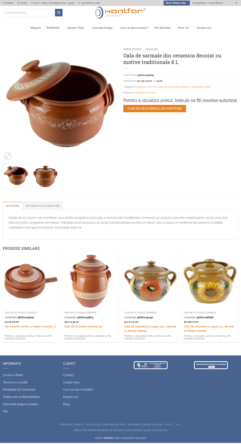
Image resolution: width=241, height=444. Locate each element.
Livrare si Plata (13, 375)
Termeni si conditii (15, 382)
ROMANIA (53, 28)
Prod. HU (183, 28)
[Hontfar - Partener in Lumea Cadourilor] (120, 12)
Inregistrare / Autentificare (208, 3)
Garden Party (75, 28)
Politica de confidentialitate (21, 397)
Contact (68, 375)
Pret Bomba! (162, 28)
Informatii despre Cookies (20, 404)
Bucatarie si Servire (146, 86)
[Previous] (9, 103)
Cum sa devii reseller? (134, 28)
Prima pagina (132, 49)
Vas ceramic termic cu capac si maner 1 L (30, 326)
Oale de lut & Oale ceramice (174, 86)
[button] (7, 156)
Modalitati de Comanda (19, 389)
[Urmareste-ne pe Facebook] (236, 3)
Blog (66, 404)
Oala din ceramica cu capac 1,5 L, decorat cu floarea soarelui (150, 328)
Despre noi (204, 28)
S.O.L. (179, 424)
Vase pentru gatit (200, 86)
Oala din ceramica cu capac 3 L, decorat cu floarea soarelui (209, 328)
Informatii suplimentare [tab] (43, 205)
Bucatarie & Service (144, 92)
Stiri (5, 411)
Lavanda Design (102, 28)
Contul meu (71, 382)
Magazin (35, 28)
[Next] (110, 103)
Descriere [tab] (12, 205)
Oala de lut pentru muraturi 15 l (83, 326)
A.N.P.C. (169, 424)
